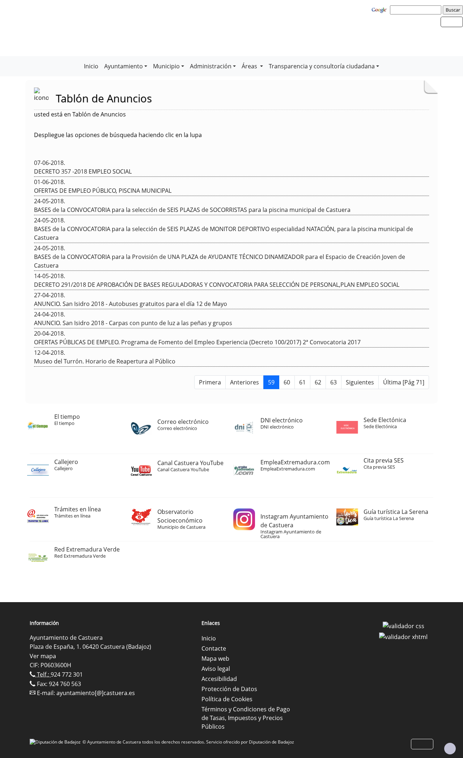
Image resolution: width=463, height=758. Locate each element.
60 (287, 382)
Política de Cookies (226, 699)
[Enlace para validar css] (403, 625)
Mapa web (215, 659)
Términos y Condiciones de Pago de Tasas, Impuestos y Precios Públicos (245, 718)
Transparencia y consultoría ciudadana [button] (322, 66)
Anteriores (244, 382)
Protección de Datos (229, 689)
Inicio (91, 66)
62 (318, 382)
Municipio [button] (166, 66)
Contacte (213, 648)
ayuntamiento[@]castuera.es (95, 693)
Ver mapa (43, 656)
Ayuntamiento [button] (123, 66)
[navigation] (416, 9)
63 (333, 382)
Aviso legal (215, 669)
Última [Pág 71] (403, 382)
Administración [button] (211, 66)
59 (271, 382)
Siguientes (360, 382)
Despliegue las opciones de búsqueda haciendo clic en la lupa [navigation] (118, 135)
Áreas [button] (250, 66)
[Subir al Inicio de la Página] (450, 748)
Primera (210, 382)
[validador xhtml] (403, 636)
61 (302, 382)
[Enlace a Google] (380, 9)
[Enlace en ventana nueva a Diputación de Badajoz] (56, 742)
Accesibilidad (219, 679)
